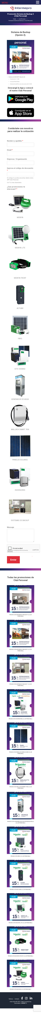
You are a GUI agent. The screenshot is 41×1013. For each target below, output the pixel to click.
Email (10, 150)
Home (14, 19)
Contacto (17, 999)
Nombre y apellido (15, 141)
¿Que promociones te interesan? (16, 188)
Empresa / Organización (17, 159)
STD (24, 1003)
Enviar (13, 559)
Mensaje (10, 527)
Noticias (11, 999)
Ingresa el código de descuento (20, 169)
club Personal (22, 19)
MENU (5, 2)
